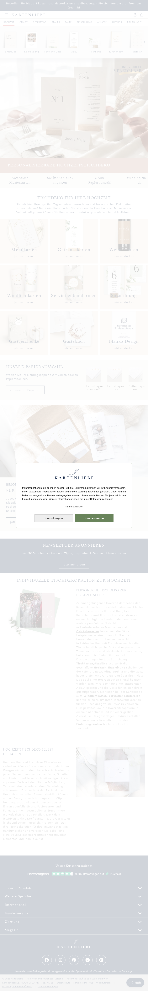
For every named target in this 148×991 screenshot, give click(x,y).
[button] (74, 507)
